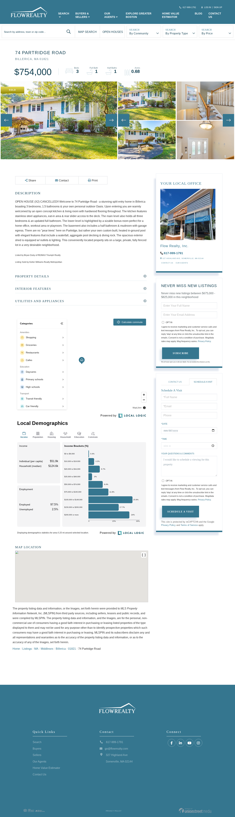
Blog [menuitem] (198, 13)
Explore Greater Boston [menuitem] (138, 15)
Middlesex (47, 649)
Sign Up (218, 7)
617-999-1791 (189, 7)
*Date (164, 423)
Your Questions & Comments (177, 453)
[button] (68, 32)
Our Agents (182, 263)
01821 (72, 649)
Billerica (61, 649)
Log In (207, 7)
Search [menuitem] (63, 13)
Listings (27, 649)
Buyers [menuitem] (37, 748)
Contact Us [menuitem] (215, 15)
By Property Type (176, 33)
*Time (164, 438)
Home (16, 649)
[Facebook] (171, 743)
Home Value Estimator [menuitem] (170, 15)
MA (36, 649)
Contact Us (167, 263)
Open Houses (113, 32)
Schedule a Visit (203, 381)
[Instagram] (198, 743)
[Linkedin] (180, 743)
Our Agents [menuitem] (109, 15)
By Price (207, 33)
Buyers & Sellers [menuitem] (82, 15)
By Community (138, 33)
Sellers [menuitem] (37, 755)
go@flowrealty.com (116, 748)
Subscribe (181, 353)
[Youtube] (189, 743)
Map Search (87, 32)
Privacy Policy (204, 341)
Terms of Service (189, 525)
